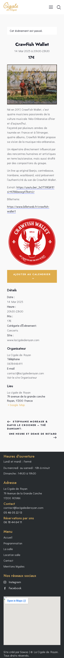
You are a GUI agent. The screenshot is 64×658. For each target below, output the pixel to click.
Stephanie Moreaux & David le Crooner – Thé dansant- (27, 425)
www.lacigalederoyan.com (23, 340)
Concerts (12, 330)
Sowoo (24, 652)
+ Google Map (16, 405)
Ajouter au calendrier (32, 274)
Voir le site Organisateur (22, 377)
